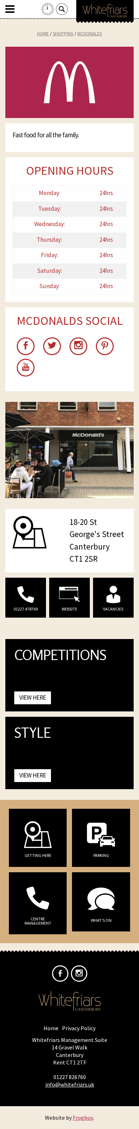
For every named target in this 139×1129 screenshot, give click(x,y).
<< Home (105, 14)
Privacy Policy (79, 1028)
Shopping (63, 34)
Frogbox (83, 1117)
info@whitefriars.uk (69, 1084)
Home (43, 34)
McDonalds (89, 34)
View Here (32, 697)
